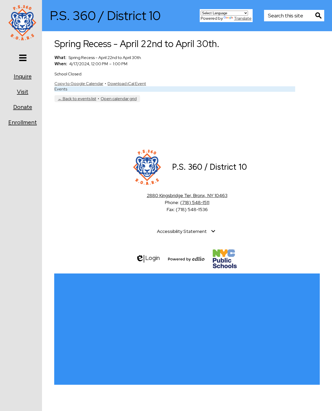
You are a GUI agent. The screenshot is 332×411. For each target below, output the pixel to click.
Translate (243, 18)
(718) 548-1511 (194, 202)
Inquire (23, 76)
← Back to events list (77, 98)
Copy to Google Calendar (78, 83)
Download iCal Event (127, 83)
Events (60, 89)
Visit (22, 91)
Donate (22, 106)
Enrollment (22, 122)
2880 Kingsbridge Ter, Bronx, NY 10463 (187, 195)
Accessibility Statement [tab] (182, 231)
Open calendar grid (119, 98)
